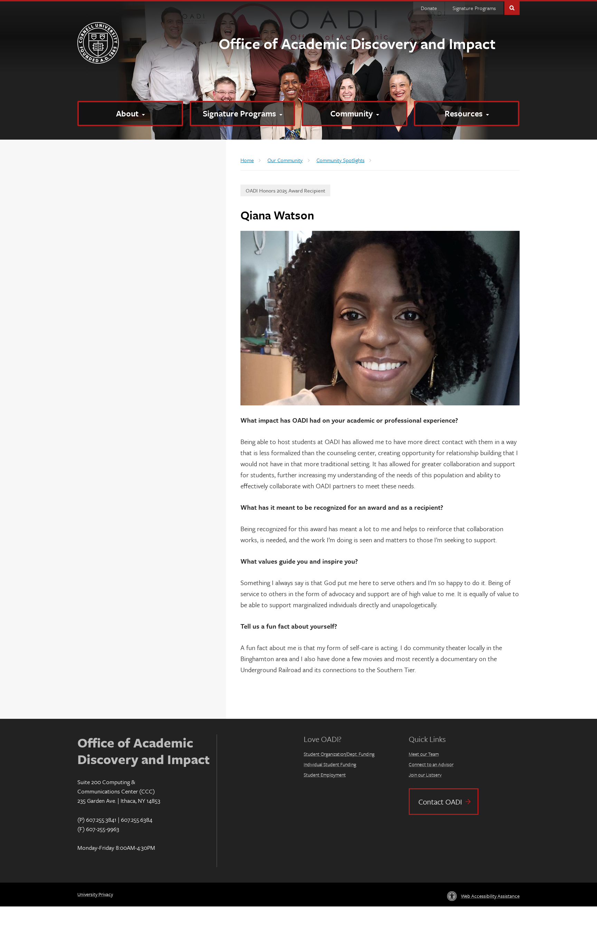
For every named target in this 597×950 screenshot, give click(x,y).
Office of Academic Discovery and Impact (357, 43)
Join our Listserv (425, 774)
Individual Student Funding (330, 764)
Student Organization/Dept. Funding (339, 754)
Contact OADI (440, 801)
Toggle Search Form (512, 7)
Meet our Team (424, 754)
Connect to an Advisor (431, 764)
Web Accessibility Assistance (490, 896)
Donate (429, 8)
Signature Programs (474, 8)
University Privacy (95, 894)
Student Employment (325, 774)
